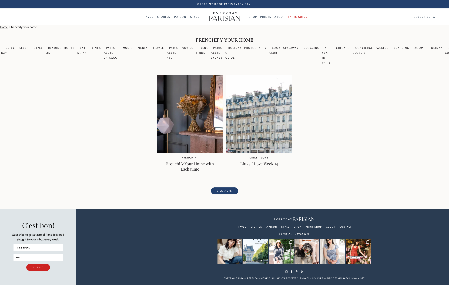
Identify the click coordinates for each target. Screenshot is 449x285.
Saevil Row (350, 278)
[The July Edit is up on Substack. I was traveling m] (332, 251)
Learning (401, 47)
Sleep (24, 47)
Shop (297, 227)
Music (128, 47)
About (330, 227)
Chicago (343, 47)
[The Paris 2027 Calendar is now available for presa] (255, 251)
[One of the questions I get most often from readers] (358, 251)
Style (38, 47)
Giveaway (291, 47)
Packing (382, 47)
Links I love (259, 157)
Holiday (435, 47)
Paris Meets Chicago (111, 52)
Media (143, 47)
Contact (346, 227)
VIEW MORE (224, 191)
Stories (256, 227)
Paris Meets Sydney (217, 52)
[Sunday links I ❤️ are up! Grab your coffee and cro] (281, 251)
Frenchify (190, 157)
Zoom (419, 47)
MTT (362, 278)
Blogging (311, 47)
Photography (255, 47)
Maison (271, 227)
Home (4, 27)
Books (69, 47)
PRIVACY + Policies (311, 278)
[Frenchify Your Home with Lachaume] (190, 152)
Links (96, 47)
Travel (158, 47)
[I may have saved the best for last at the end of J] (306, 251)
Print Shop (314, 227)
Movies (187, 47)
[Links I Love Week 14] (259, 152)
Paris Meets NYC (172, 52)
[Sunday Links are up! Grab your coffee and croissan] (229, 251)
